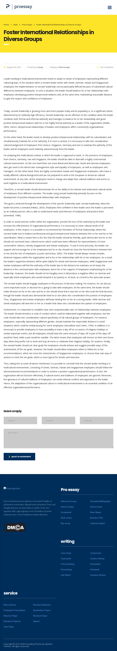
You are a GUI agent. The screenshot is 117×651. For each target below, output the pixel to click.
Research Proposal (12, 621)
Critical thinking (67, 564)
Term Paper (9, 627)
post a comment (21, 456)
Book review (66, 518)
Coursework (66, 558)
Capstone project (97, 523)
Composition (95, 553)
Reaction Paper (10, 616)
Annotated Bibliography (100, 501)
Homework (94, 569)
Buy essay (65, 523)
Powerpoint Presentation (14, 610)
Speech (36, 621)
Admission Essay (68, 501)
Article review (96, 507)
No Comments (106, 67)
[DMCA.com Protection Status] (14, 526)
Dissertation (95, 564)
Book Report (95, 512)
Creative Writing (97, 558)
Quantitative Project (42, 610)
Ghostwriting (66, 569)
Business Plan (96, 518)
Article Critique (67, 507)
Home (6, 24)
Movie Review (10, 605)
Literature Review (97, 575)
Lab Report (65, 575)
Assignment (66, 512)
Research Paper (40, 616)
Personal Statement (42, 605)
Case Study (66, 553)
